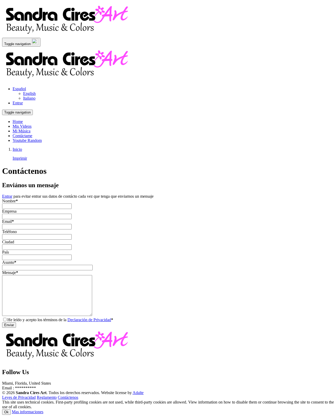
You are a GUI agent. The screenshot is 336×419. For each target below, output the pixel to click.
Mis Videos (22, 126)
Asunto (9, 262)
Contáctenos (68, 397)
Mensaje (10, 272)
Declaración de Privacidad (89, 320)
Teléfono (9, 231)
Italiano (29, 98)
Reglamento (47, 397)
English (29, 93)
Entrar (7, 196)
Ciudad (8, 242)
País (5, 252)
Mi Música (21, 131)
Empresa (9, 211)
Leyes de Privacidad (19, 397)
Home (18, 121)
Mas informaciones (27, 412)
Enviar (9, 325)
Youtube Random (27, 140)
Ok (6, 412)
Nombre (10, 201)
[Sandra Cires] (67, 35)
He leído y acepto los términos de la (60, 320)
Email (8, 221)
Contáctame (22, 135)
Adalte (138, 392)
